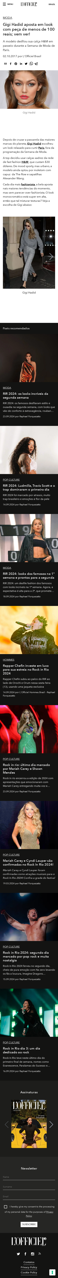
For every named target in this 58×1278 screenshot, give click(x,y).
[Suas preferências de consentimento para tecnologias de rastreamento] (52, 1272)
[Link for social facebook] (25, 1254)
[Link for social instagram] (32, 1254)
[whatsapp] (31, 64)
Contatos (29, 1262)
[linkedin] (21, 64)
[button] (51, 256)
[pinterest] (15, 64)
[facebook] (10, 64)
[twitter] (26, 64)
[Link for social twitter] (18, 1254)
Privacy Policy (29, 1267)
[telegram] (36, 64)
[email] (5, 64)
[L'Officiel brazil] (29, 4)
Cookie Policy (29, 1272)
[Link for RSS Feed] (39, 1254)
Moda (7, 18)
